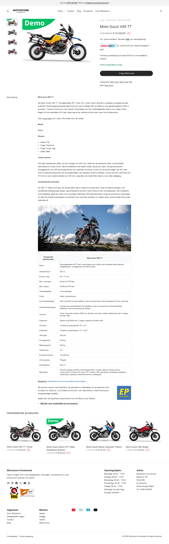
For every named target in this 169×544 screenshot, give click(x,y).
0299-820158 (72, 3)
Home (102, 20)
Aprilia (42, 519)
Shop (60, 11)
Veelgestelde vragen (15, 516)
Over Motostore (102, 11)
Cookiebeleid (12, 536)
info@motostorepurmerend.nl (97, 3)
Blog (79, 11)
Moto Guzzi (111, 20)
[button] (41, 228)
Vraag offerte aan (126, 73)
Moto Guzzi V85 (124, 20)
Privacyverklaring (26, 536)
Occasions (88, 11)
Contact (70, 11)
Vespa (42, 513)
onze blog (47, 118)
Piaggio (42, 516)
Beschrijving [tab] (12, 97)
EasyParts (42, 381)
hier (128, 39)
